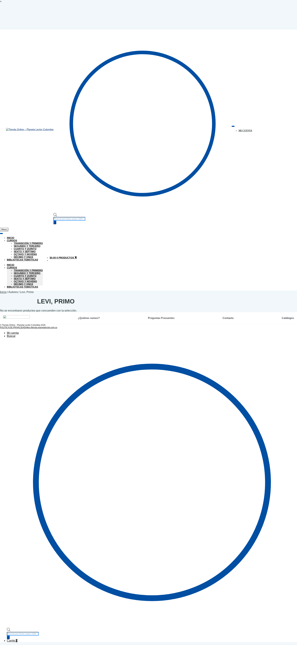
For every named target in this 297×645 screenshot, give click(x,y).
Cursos (12, 240)
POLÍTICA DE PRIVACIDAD (13, 327)
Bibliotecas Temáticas (22, 259)
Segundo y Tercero (27, 246)
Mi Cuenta (245, 130)
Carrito (12, 640)
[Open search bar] (55, 215)
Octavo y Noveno (25, 254)
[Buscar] (54, 222)
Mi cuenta (13, 332)
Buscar (11, 336)
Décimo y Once (23, 257)
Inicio (10, 237)
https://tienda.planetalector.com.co (41, 327)
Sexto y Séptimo (25, 251)
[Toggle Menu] (233, 126)
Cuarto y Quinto (25, 248)
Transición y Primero (28, 243)
